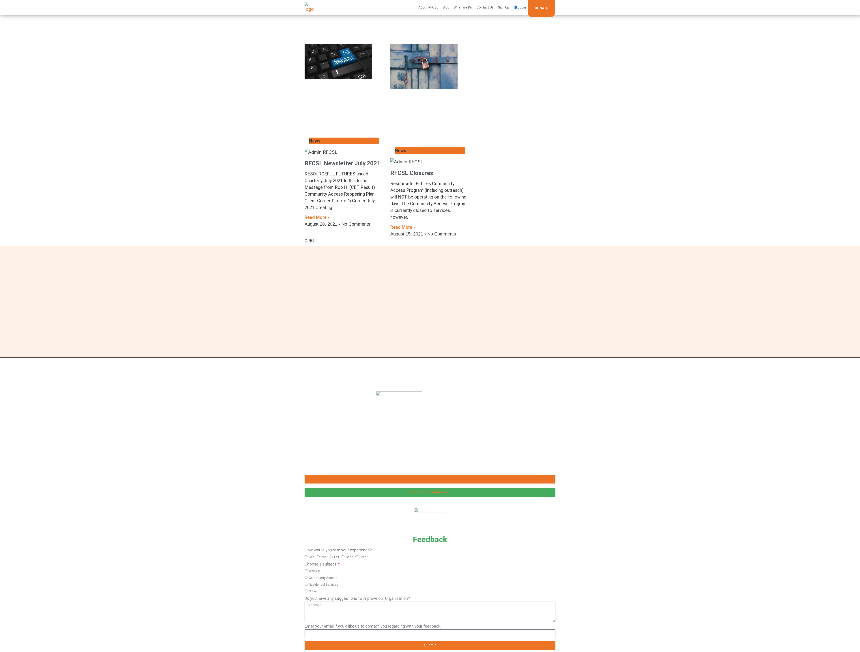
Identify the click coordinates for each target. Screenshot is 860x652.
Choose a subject (321, 564)
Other (313, 591)
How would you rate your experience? (338, 550)
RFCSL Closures (411, 173)
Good (349, 557)
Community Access (323, 578)
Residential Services (323, 584)
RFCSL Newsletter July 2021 (342, 163)
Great (364, 557)
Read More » (317, 217)
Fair (336, 557)
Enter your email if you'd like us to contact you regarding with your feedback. (373, 626)
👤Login (520, 7)
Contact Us (485, 7)
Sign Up (503, 7)
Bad (311, 557)
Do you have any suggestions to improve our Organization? (357, 598)
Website (315, 571)
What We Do (463, 7)
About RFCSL (428, 7)
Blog (446, 7)
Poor (324, 557)
